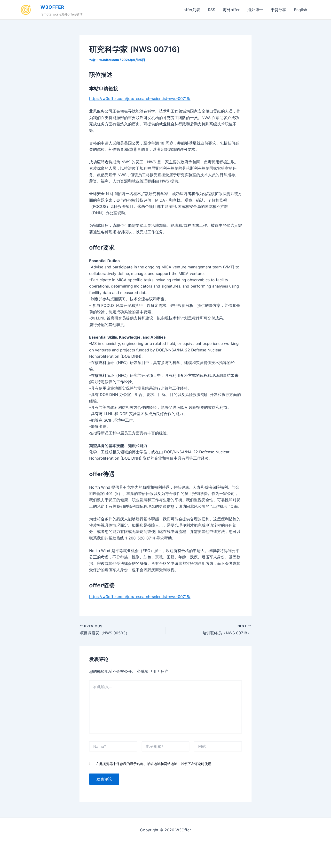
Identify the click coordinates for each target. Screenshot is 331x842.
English (300, 9)
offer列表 (191, 9)
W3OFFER (52, 7)
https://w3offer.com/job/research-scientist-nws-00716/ (139, 98)
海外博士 (255, 9)
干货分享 (278, 9)
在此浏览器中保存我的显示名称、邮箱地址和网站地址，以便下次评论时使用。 (155, 764)
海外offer (231, 9)
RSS (211, 9)
